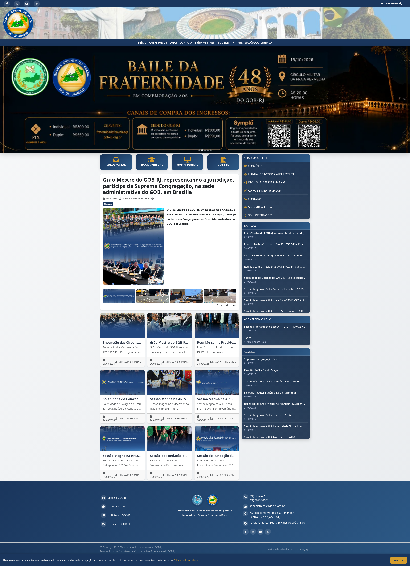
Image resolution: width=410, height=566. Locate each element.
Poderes (224, 42)
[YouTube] (27, 4)
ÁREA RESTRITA (388, 3)
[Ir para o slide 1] (199, 150)
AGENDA (266, 42)
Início (142, 42)
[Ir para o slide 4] (208, 150)
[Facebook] (7, 4)
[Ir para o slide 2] (202, 150)
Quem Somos (158, 42)
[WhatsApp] (37, 4)
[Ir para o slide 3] (205, 150)
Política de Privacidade (280, 549)
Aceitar (398, 560)
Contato (186, 42)
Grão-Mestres (204, 42)
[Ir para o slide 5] (211, 150)
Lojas (173, 42)
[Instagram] (17, 4)
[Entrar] (400, 4)
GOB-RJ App (303, 549)
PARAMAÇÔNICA (248, 42)
